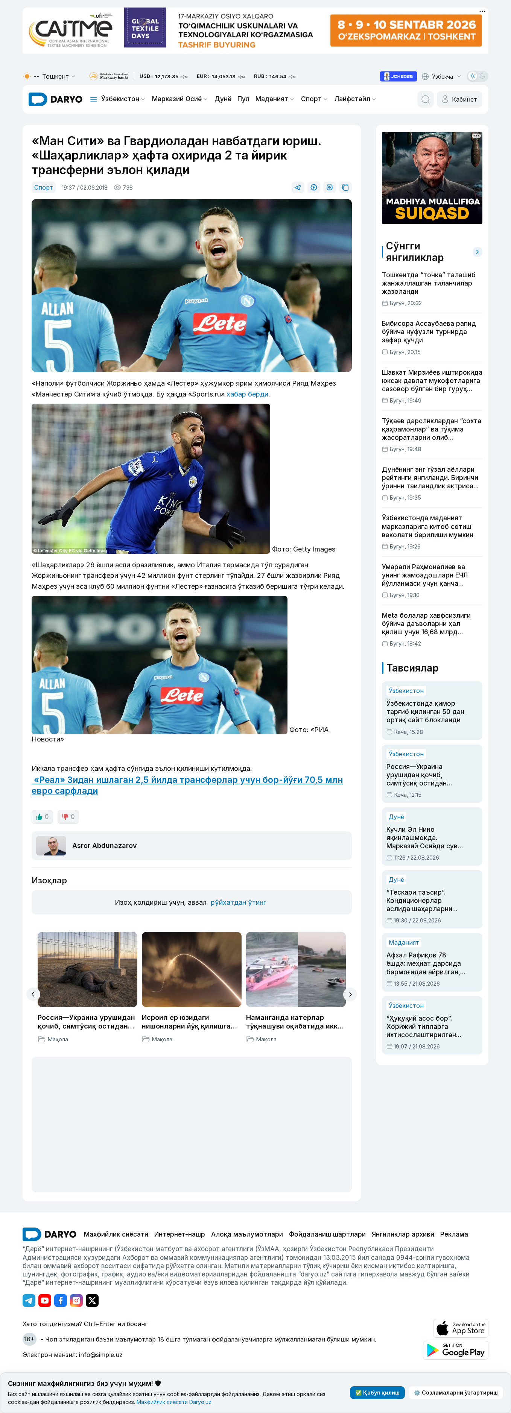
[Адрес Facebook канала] (60, 1300)
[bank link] (108, 76)
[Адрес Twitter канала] (92, 1300)
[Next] (350, 994)
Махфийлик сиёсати (116, 1234)
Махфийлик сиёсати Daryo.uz (174, 1402)
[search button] (425, 99)
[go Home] (49, 1234)
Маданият (272, 99)
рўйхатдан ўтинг (238, 902)
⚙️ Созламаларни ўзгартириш (456, 1392)
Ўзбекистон (120, 99)
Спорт (311, 99)
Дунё (222, 99)
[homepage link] (55, 99)
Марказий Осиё (177, 99)
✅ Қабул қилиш (377, 1392)
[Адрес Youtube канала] (44, 1300)
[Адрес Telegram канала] (29, 1300)
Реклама (454, 1234)
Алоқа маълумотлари (247, 1234)
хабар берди (247, 394)
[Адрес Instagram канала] (76, 1300)
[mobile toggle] (93, 99)
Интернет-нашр (179, 1234)
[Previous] (33, 994)
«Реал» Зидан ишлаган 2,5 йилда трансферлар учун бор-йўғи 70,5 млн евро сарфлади (187, 785)
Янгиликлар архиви (403, 1234)
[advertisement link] (398, 76)
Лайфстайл (352, 99)
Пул (243, 99)
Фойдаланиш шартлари (327, 1234)
